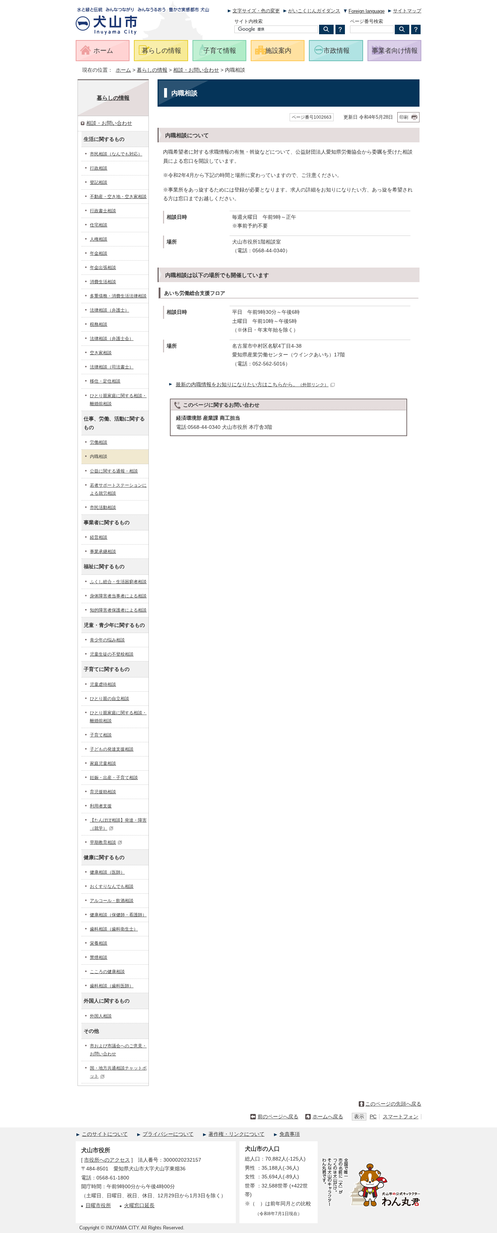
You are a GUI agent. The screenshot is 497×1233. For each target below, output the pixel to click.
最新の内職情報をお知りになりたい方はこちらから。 (252, 384)
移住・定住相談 (105, 381)
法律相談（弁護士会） (112, 338)
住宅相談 (98, 225)
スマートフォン (400, 1116)
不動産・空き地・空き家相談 (118, 196)
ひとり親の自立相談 (109, 698)
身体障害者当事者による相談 (118, 595)
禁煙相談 (98, 957)
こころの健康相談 (107, 971)
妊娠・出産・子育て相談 (114, 777)
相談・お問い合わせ (196, 70)
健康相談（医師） (107, 872)
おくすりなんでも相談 (112, 886)
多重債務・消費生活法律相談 (118, 296)
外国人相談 (101, 1016)
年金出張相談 (103, 267)
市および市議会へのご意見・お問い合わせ (118, 1049)
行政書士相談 (103, 210)
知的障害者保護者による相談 (118, 610)
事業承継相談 (103, 551)
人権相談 (98, 239)
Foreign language (367, 11)
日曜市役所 (98, 1205)
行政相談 (98, 168)
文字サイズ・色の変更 (256, 10)
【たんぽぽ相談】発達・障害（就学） (118, 824)
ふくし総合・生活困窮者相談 (118, 581)
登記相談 (98, 182)
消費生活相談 (103, 281)
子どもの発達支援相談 (112, 749)
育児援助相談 (103, 791)
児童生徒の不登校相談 (112, 654)
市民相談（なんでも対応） (116, 154)
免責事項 (289, 1134)
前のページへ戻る (278, 1116)
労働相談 (98, 442)
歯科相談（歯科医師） (112, 985)
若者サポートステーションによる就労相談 (118, 489)
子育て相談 (101, 735)
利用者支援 (101, 806)
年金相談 (98, 253)
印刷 (403, 117)
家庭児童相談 (103, 763)
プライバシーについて (168, 1134)
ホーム (123, 70)
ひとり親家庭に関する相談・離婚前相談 (118, 399)
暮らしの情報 (152, 70)
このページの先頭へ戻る (393, 1104)
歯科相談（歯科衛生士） (114, 929)
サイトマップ (407, 10)
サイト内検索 (248, 21)
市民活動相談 (103, 507)
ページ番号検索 (366, 21)
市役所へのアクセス (107, 1160)
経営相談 (98, 537)
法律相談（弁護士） (109, 310)
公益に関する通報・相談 (114, 471)
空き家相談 (101, 352)
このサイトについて (105, 1134)
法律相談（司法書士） (112, 366)
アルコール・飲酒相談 (112, 900)
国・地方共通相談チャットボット (118, 1072)
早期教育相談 (103, 842)
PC (373, 1116)
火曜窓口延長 (139, 1205)
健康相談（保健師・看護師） (118, 914)
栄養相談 (98, 943)
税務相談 (98, 324)
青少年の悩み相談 (107, 640)
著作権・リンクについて (236, 1134)
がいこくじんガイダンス (314, 10)
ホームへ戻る (328, 1116)
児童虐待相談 (103, 684)
